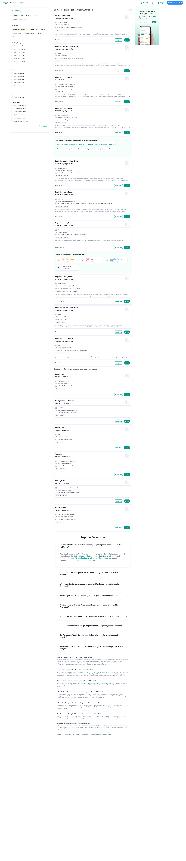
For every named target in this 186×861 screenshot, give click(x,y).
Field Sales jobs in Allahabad (105, 556)
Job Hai (59, 734)
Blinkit (101, 716)
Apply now (118, 40)
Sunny (110, 716)
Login (162, 3)
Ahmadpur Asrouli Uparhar (95, 683)
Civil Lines (84, 683)
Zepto (105, 716)
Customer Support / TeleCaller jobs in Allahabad (78, 558)
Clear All (44, 127)
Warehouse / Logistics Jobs (81, 734)
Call (128, 40)
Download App (148, 3)
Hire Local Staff (174, 3)
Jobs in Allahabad (67, 734)
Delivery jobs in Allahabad (84, 556)
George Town (107, 683)
